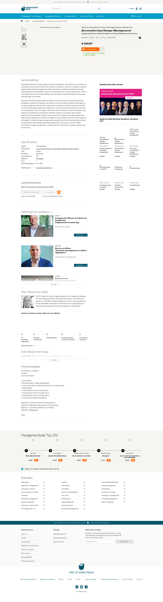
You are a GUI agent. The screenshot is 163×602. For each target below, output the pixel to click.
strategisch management (110, 495)
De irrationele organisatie (25, 339)
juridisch (64, 482)
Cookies (78, 579)
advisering (24, 482)
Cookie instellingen (90, 579)
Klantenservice (27, 530)
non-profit (64, 495)
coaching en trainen (28, 489)
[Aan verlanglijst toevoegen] (102, 49)
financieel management (29, 499)
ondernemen (66, 499)
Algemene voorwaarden (47, 579)
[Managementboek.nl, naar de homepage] (29, 11)
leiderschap (65, 485)
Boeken (27, 21)
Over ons (24, 534)
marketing (65, 489)
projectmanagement (109, 485)
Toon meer (53, 284)
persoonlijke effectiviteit (110, 482)
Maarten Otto (127, 27)
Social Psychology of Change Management (105, 150)
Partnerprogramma (28, 561)
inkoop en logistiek (27, 502)
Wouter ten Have (99, 27)
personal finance (67, 505)
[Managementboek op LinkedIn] (76, 586)
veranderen (57, 149)
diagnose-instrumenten (70, 149)
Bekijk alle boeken (27, 345)
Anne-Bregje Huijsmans (114, 27)
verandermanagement (109, 499)
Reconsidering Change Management (57, 21)
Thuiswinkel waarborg (29, 579)
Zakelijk (56, 530)
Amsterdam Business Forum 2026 (117, 94)
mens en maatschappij (69, 492)
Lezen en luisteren (27, 549)
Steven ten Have (87, 27)
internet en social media (29, 505)
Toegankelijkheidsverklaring (109, 579)
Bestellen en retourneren (30, 546)
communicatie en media (29, 492)
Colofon (61, 579)
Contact (23, 538)
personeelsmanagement (70, 509)
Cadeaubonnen (58, 542)
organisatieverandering (44, 149)
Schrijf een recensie (30, 192)
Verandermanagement (38, 21)
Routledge (39, 159)
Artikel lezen (80, 235)
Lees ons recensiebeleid (28, 196)
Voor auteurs (25, 553)
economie (24, 495)
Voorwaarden (25, 542)
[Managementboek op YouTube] (81, 586)
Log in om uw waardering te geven (52, 196)
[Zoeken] (99, 8)
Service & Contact (127, 579)
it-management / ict (28, 509)
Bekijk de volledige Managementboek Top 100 (42, 469)
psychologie (106, 489)
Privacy (70, 579)
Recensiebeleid (26, 557)
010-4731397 (138, 16)
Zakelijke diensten (59, 534)
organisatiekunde (67, 502)
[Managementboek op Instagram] (86, 586)
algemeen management (29, 485)
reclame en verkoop (108, 492)
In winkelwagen (90, 49)
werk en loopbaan (108, 502)
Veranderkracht (51, 338)
